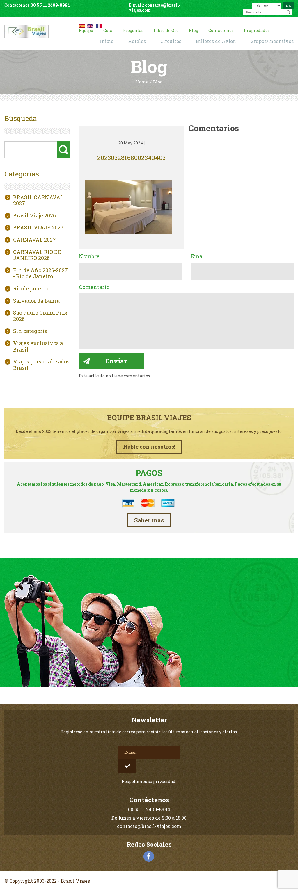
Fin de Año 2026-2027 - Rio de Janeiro (40, 273)
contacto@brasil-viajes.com (155, 7)
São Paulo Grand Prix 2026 (40, 316)
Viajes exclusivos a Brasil (38, 346)
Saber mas (149, 520)
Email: (199, 256)
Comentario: (94, 287)
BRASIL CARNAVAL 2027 (38, 200)
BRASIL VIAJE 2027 (38, 227)
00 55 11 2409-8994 (50, 5)
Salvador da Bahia (36, 301)
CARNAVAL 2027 (34, 240)
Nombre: (89, 256)
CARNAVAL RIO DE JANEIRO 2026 (37, 255)
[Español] (82, 25)
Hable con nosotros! (149, 446)
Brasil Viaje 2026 (34, 216)
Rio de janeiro (30, 289)
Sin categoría (30, 331)
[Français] (99, 25)
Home (142, 82)
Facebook (149, 856)
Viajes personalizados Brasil (41, 364)
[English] (90, 25)
